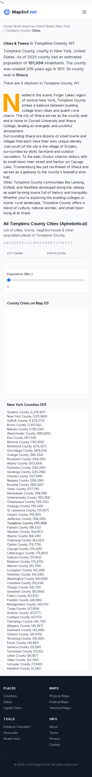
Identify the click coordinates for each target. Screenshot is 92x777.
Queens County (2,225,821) (26, 412)
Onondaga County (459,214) (27, 450)
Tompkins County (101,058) (27, 523)
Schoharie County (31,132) (25, 651)
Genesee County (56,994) (26, 591)
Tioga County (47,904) (23, 608)
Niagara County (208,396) (25, 480)
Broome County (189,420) (25, 484)
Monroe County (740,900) (26, 442)
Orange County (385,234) (25, 455)
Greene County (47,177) (24, 613)
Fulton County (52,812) (23, 596)
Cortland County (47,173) (24, 617)
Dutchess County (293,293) (26, 467)
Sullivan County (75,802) (24, 557)
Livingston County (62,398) (26, 570)
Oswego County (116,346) (25, 506)
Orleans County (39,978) (24, 634)
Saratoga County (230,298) (26, 472)
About (53, 727)
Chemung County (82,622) (26, 540)
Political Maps (59, 702)
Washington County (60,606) (27, 578)
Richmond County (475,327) (27, 446)
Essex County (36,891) (23, 643)
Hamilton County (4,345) (24, 668)
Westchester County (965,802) (29, 433)
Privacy (54, 738)
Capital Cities (12, 708)
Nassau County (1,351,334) (25, 429)
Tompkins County (71, 100)
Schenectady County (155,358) (29, 497)
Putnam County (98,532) (24, 527)
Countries (10, 696)
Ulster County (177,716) (23, 489)
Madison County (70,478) (25, 561)
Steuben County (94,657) (25, 531)
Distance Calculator (17, 727)
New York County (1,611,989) (27, 416)
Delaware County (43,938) (26, 630)
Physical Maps (59, 696)
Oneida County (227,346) (25, 476)
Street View (11, 738)
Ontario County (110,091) (24, 514)
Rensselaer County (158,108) (27, 493)
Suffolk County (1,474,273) (26, 420)
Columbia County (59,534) (25, 583)
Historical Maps (60, 708)
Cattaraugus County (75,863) (27, 553)
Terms (53, 732)
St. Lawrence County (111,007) (28, 510)
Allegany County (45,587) (25, 625)
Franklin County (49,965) (24, 600)
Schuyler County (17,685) (25, 664)
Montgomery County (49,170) (28, 604)
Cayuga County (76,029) (24, 549)
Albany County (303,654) (25, 463)
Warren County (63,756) (24, 566)
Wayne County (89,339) (24, 536)
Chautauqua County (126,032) (28, 502)
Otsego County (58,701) (24, 587)
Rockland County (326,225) (26, 459)
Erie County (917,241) (22, 437)
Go (80, 287)
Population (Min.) (20, 274)
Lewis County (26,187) (22, 655)
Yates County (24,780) (23, 660)
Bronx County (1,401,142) (24, 425)
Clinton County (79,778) (24, 544)
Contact (54, 744)
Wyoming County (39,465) (26, 638)
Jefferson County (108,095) (26, 519)
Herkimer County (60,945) (25, 574)
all (74, 242)
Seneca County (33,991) (24, 647)
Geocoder (10, 732)
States (7, 702)
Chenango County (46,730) (26, 621)
